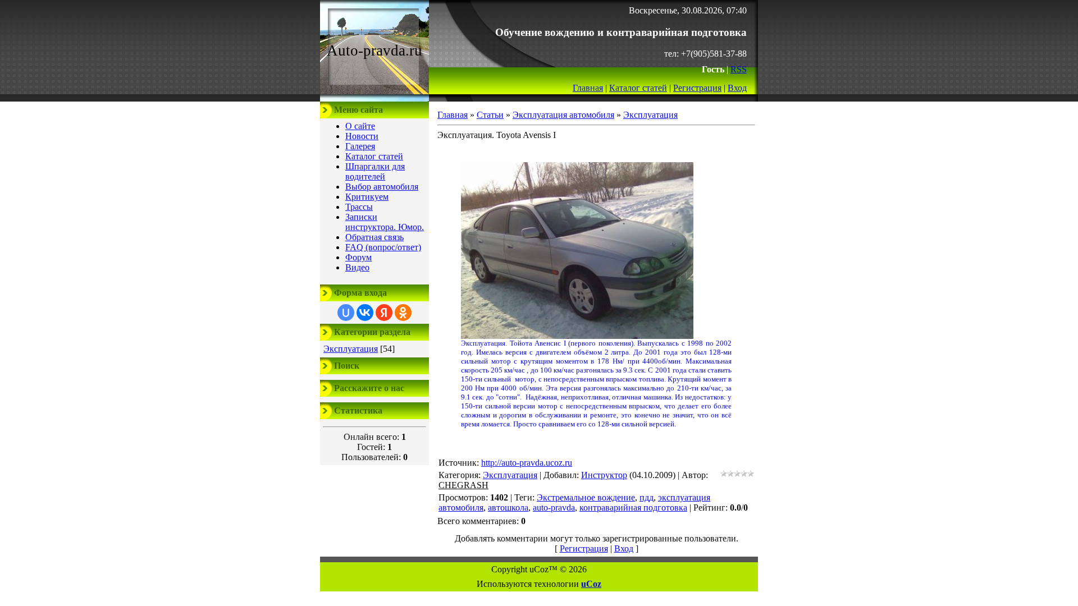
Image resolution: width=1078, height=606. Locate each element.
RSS (738, 69)
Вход (737, 88)
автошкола (508, 507)
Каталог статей (638, 88)
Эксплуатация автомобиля (563, 115)
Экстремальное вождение (586, 497)
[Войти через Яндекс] (384, 312)
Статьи (490, 115)
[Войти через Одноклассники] (403, 312)
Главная (588, 88)
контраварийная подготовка (633, 507)
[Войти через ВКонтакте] (365, 312)
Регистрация (697, 88)
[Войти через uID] (345, 312)
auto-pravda (554, 507)
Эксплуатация (350, 349)
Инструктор (604, 475)
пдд (647, 497)
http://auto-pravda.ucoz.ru (526, 462)
